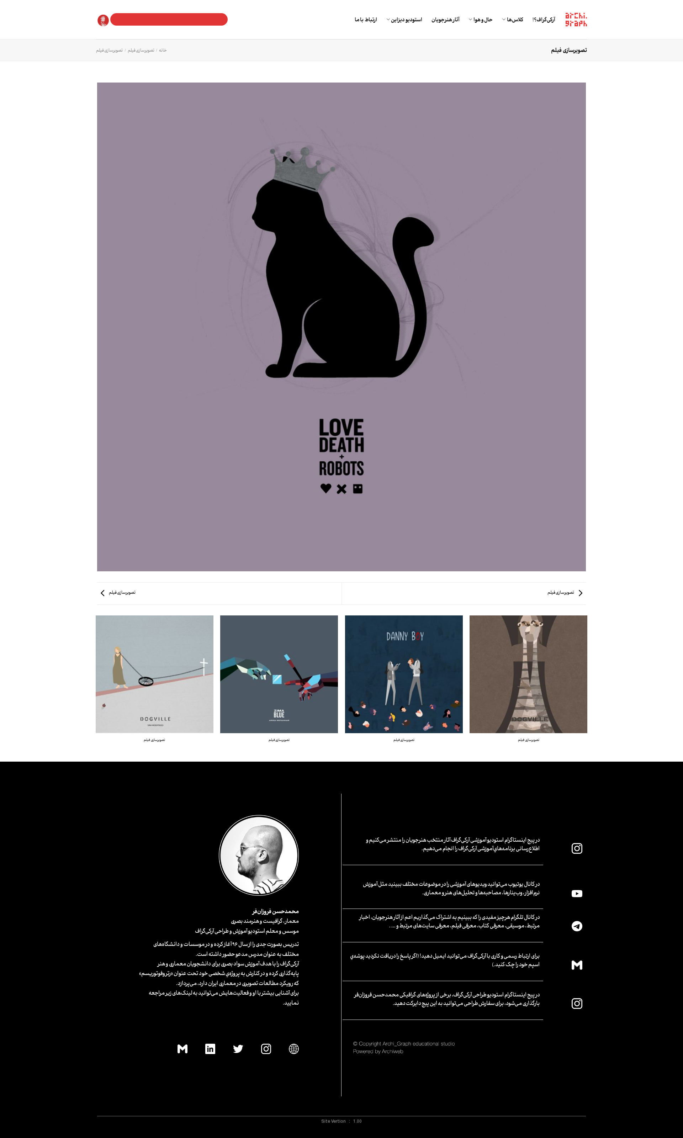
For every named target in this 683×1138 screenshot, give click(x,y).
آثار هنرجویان (445, 19)
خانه (163, 50)
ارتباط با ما (366, 19)
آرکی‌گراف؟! (544, 19)
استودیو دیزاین (406, 19)
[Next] (96, 688)
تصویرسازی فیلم (141, 50)
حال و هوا (483, 19)
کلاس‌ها (515, 19)
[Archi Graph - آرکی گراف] (576, 19)
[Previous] (587, 688)
